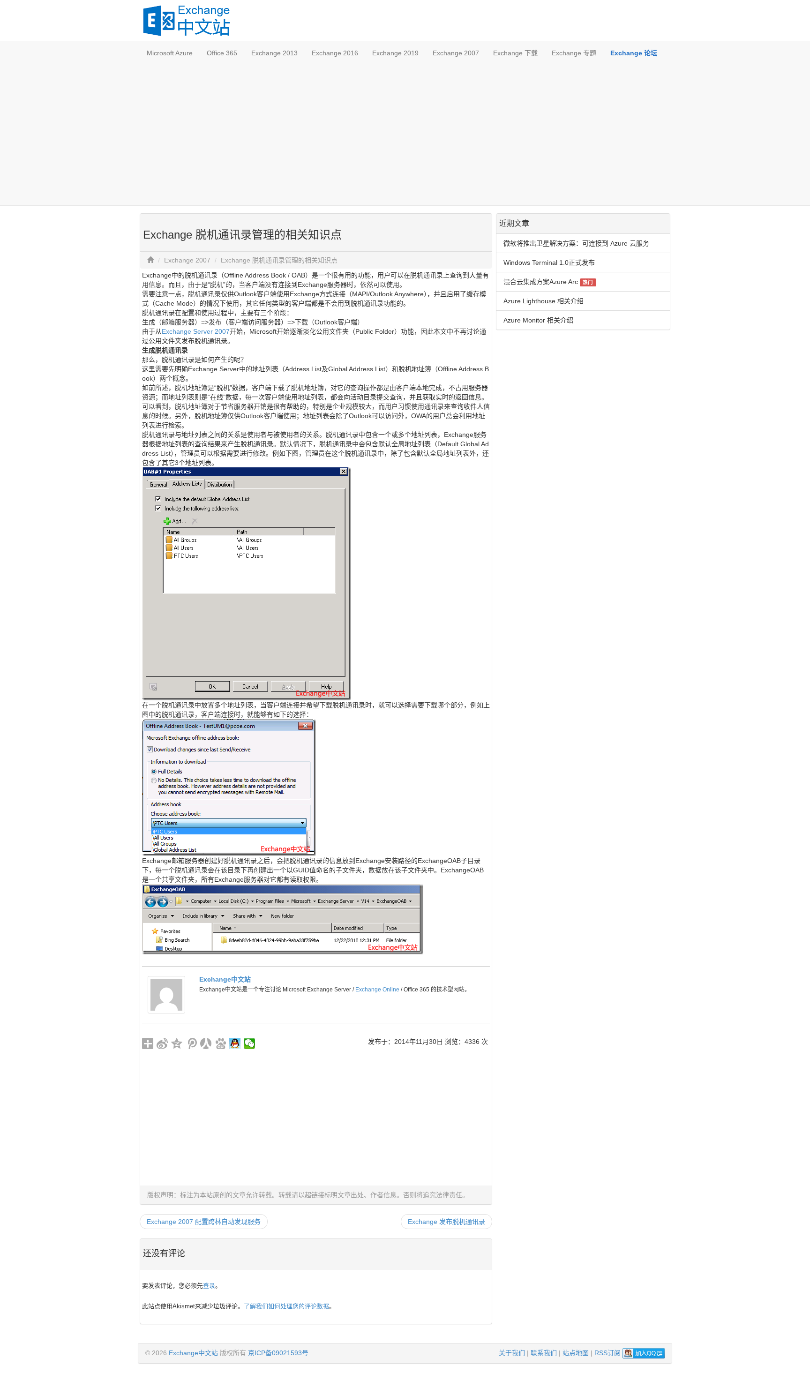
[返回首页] (150, 260)
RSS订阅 (607, 1353)
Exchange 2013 (274, 53)
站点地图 (575, 1353)
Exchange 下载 (515, 53)
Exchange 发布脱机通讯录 (446, 1221)
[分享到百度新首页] (220, 1043)
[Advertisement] (405, 135)
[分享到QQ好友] (235, 1043)
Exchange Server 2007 (196, 331)
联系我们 (544, 1353)
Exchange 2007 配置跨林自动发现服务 (204, 1221)
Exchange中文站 (225, 979)
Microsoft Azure (170, 53)
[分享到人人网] (206, 1043)
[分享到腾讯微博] (191, 1043)
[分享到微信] (249, 1043)
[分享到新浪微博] (162, 1043)
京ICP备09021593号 (278, 1353)
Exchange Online (377, 989)
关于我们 (512, 1353)
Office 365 (222, 53)
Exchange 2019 (395, 53)
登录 (209, 1285)
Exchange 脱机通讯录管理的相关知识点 (279, 260)
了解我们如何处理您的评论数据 (286, 1306)
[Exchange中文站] (166, 994)
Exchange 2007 (456, 53)
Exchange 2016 (335, 53)
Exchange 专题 (574, 53)
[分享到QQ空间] (177, 1043)
